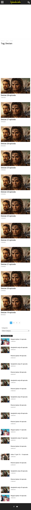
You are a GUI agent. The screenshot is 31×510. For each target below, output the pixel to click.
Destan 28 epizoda (8, 95)
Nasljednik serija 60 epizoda (19, 380)
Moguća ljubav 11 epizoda (18, 430)
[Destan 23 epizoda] (15, 206)
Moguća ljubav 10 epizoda (18, 495)
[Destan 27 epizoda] (15, 110)
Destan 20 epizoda (8, 288)
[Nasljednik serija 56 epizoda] (5, 473)
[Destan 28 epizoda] (15, 86)
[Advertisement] (15, 21)
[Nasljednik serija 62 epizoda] (5, 350)
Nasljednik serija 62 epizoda (19, 347)
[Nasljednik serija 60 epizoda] (5, 383)
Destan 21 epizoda (8, 264)
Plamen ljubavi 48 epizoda (18, 372)
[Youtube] (17, 507)
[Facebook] (14, 507)
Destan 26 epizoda (8, 143)
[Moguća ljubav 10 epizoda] (5, 498)
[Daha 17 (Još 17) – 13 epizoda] (5, 457)
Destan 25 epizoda (8, 168)
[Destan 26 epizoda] (15, 134)
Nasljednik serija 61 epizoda (19, 364)
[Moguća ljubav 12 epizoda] (5, 341)
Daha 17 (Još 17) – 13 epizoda (19, 454)
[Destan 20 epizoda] (15, 279)
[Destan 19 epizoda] (15, 303)
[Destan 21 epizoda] (15, 254)
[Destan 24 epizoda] (15, 182)
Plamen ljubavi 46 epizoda (18, 405)
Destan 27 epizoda (8, 119)
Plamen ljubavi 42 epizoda (18, 479)
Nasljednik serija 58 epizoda (19, 413)
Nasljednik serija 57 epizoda (19, 438)
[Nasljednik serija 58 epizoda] (5, 415)
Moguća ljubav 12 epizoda (18, 339)
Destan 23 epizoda (8, 216)
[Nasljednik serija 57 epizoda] (5, 440)
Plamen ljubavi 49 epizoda (18, 355)
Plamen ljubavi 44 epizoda (18, 446)
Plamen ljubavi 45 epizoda (18, 421)
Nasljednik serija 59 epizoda (19, 397)
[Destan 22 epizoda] (15, 230)
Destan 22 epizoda (8, 240)
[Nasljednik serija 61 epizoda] (5, 366)
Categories (5, 328)
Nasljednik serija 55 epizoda (19, 487)
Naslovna (2, 40)
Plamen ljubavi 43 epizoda (18, 463)
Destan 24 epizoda (8, 192)
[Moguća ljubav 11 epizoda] (5, 432)
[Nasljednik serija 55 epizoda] (5, 490)
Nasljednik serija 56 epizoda (19, 471)
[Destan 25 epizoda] (15, 158)
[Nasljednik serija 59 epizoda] (5, 399)
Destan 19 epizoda (8, 312)
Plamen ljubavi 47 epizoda (18, 388)
